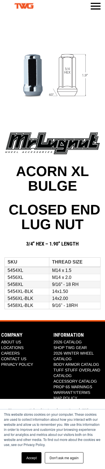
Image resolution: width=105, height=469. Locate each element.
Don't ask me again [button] (64, 457)
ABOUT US (11, 342)
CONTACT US (13, 359)
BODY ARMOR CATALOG (76, 364)
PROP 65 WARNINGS (72, 387)
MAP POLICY (65, 398)
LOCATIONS (12, 347)
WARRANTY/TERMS (71, 392)
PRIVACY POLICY (17, 364)
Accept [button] (31, 457)
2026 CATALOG (67, 342)
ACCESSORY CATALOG (75, 381)
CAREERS (10, 353)
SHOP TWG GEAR (70, 347)
